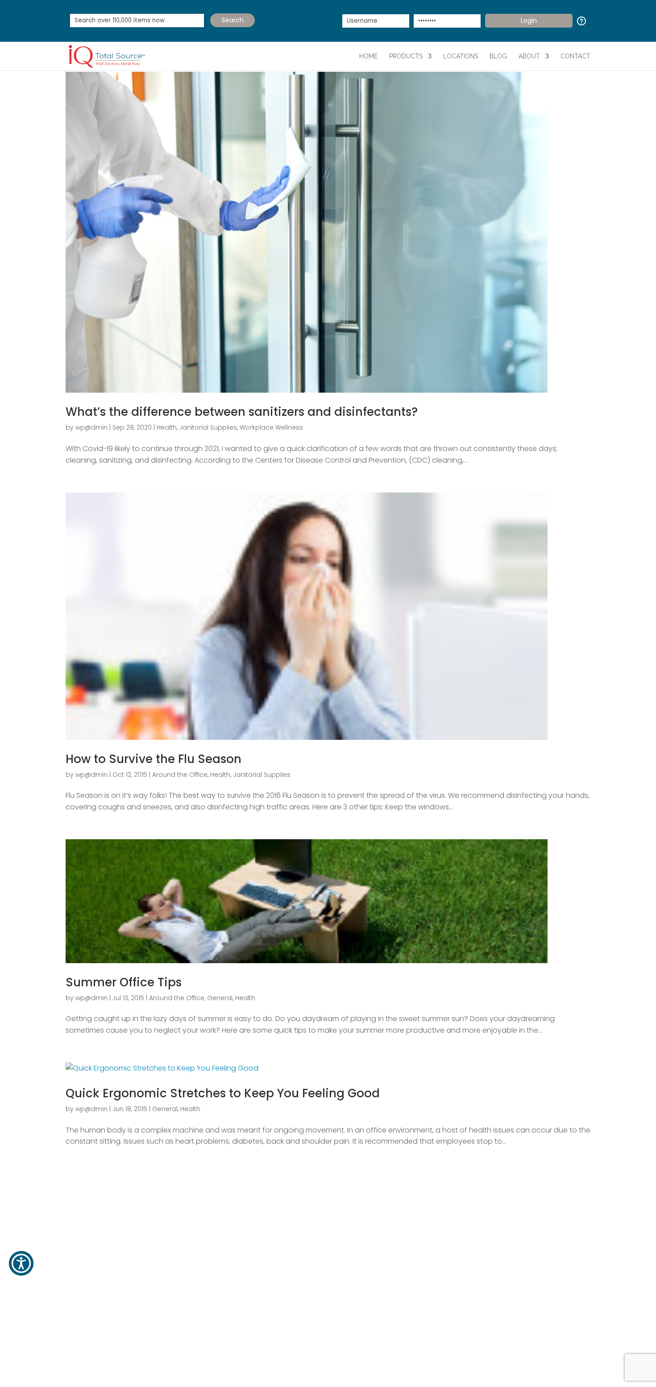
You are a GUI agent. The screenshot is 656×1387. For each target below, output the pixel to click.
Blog (498, 56)
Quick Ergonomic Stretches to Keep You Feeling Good (223, 1093)
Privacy (380, 1367)
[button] (21, 1263)
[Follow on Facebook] (73, 1325)
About (529, 56)
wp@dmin (91, 427)
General (220, 997)
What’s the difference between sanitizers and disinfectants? (242, 412)
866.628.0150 (513, 1289)
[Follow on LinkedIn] (108, 1325)
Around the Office (180, 774)
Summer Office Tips (124, 982)
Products (406, 56)
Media (172, 1249)
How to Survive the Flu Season (153, 759)
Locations (460, 56)
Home (368, 56)
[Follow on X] (90, 1325)
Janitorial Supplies (208, 427)
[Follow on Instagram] (144, 1325)
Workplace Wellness (271, 427)
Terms (354, 1367)
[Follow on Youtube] (126, 1325)
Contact (575, 56)
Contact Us (99, 1249)
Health (167, 427)
